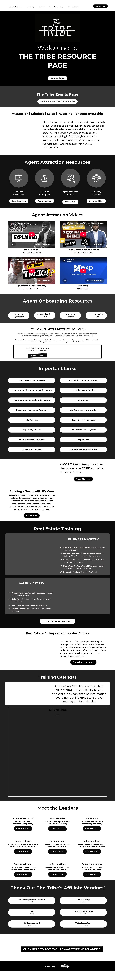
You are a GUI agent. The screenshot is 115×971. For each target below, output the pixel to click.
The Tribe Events (73, 7)
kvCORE (41, 7)
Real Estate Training (56, 7)
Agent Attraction (15, 7)
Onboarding (30, 7)
